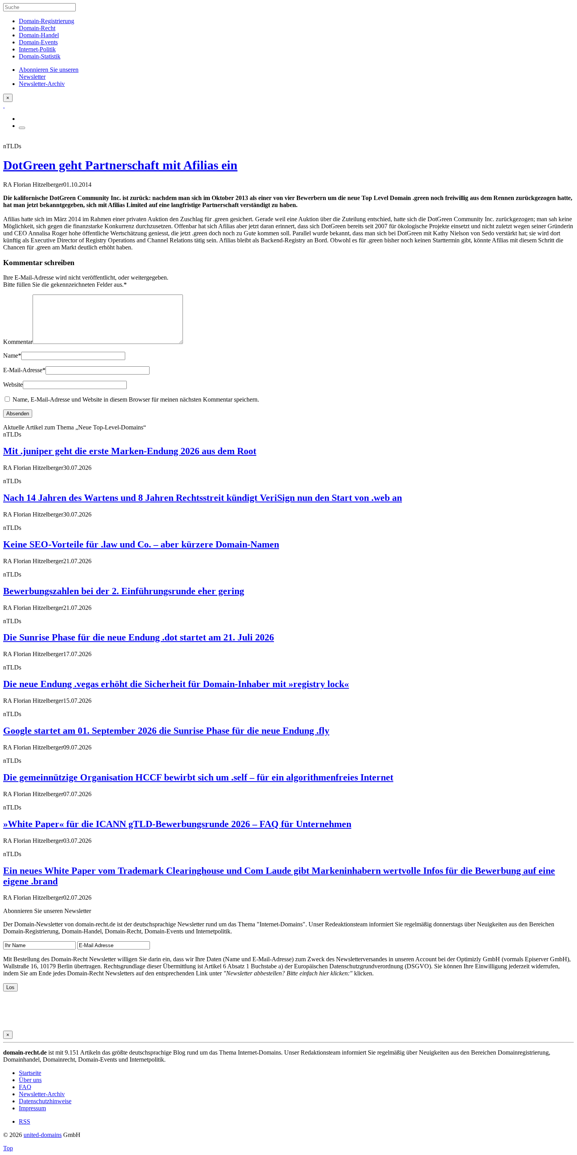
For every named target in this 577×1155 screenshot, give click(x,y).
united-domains (43, 1134)
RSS (24, 1121)
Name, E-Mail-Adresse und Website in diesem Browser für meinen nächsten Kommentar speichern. (136, 399)
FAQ (25, 1087)
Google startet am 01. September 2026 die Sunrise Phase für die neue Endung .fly (166, 731)
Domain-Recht (37, 28)
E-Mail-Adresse (24, 370)
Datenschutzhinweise (45, 1101)
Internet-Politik (37, 49)
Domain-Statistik (39, 56)
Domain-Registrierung (46, 21)
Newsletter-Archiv (42, 1094)
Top (8, 1148)
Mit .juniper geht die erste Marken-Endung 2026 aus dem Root (129, 451)
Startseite (30, 1073)
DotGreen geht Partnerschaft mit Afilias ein (120, 165)
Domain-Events (38, 42)
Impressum (32, 1108)
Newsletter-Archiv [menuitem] (42, 83)
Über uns (30, 1080)
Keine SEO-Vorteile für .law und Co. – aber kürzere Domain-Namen (141, 544)
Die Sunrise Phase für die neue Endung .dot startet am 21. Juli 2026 (138, 637)
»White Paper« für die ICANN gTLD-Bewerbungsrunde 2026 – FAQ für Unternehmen (177, 824)
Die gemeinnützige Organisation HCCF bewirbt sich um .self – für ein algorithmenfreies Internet (198, 777)
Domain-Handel (39, 35)
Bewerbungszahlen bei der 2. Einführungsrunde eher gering (123, 591)
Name (12, 355)
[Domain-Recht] (4, 105)
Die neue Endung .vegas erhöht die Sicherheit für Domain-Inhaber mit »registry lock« (176, 684)
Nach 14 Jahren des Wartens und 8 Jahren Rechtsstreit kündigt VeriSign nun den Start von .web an (202, 498)
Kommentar (18, 341)
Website (13, 384)
